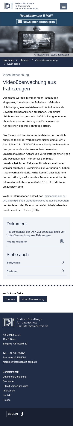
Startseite (8, 59)
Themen (24, 59)
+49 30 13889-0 (16, 353)
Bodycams (13, 262)
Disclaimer (8, 381)
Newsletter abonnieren (39, 21)
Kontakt (7, 395)
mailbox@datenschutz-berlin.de (20, 361)
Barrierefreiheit (11, 371)
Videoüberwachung (46, 59)
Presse (6, 400)
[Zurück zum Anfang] (67, 420)
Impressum (9, 390)
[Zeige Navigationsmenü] (63, 6)
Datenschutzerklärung (14, 376)
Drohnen (12, 271)
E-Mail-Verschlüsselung (15, 386)
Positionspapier (17, 241)
